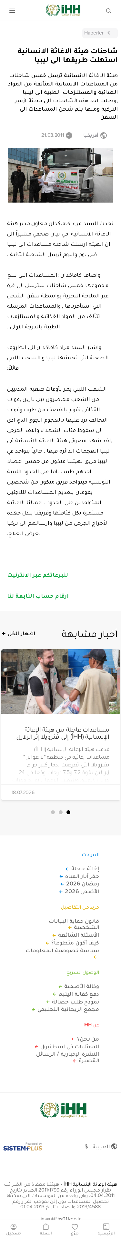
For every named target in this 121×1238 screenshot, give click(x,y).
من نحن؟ (88, 1038)
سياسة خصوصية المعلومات (62, 950)
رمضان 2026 (82, 883)
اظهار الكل (21, 633)
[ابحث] (109, 10)
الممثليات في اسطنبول (69, 1046)
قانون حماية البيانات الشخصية (74, 924)
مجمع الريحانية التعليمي (68, 1009)
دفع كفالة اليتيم (78, 994)
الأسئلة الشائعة (78, 935)
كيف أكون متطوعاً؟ (75, 942)
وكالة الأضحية (81, 986)
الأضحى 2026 (82, 891)
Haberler (94, 32)
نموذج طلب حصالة (75, 1001)
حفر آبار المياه (82, 876)
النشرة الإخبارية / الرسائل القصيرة (67, 1057)
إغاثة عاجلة (85, 868)
